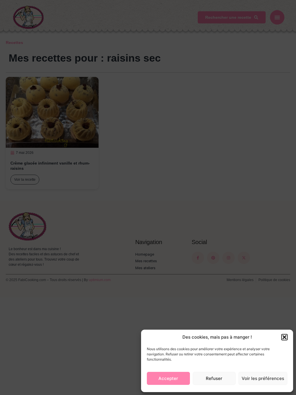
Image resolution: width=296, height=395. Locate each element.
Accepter (168, 378)
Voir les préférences (263, 378)
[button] (284, 337)
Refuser (214, 378)
